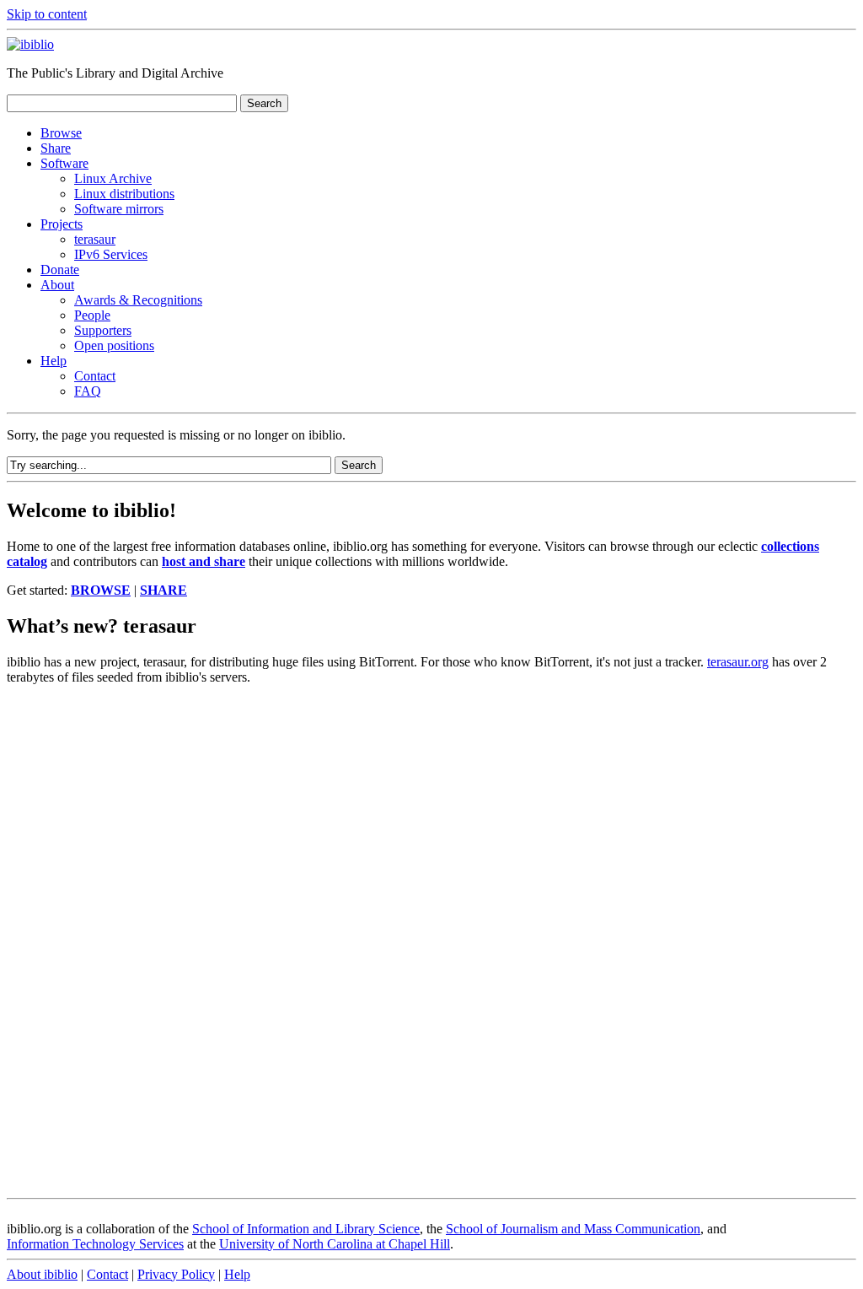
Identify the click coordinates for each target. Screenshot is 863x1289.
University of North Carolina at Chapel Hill (334, 1244)
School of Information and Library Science (306, 1229)
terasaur (94, 239)
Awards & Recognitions (138, 300)
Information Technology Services (95, 1244)
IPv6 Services (110, 254)
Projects (61, 224)
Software (64, 163)
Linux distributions (124, 193)
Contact (94, 376)
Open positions (114, 345)
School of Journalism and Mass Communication (573, 1229)
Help (53, 360)
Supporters (102, 330)
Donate (59, 269)
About (57, 285)
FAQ (87, 391)
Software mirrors (118, 209)
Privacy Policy (176, 1274)
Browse (61, 133)
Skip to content (47, 14)
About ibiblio (42, 1274)
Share (55, 148)
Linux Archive (113, 178)
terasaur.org (738, 662)
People (92, 315)
